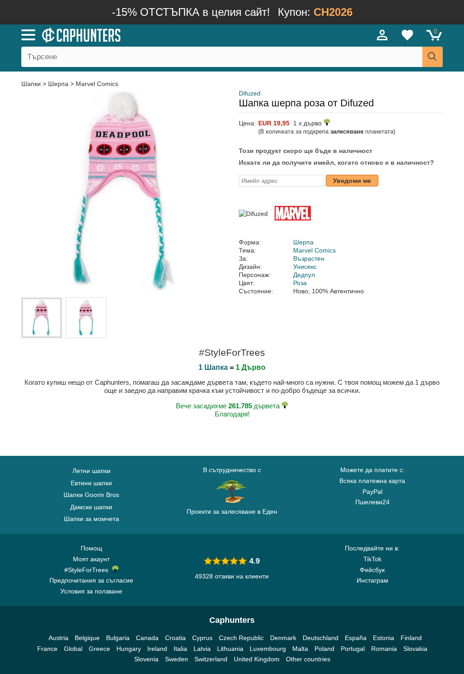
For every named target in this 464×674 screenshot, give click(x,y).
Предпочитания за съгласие (91, 580)
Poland (324, 648)
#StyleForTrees (88, 570)
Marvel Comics (97, 83)
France (47, 648)
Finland (411, 637)
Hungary (128, 648)
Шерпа (58, 83)
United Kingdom (257, 659)
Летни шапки (91, 470)
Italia (180, 648)
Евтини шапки (91, 483)
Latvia (202, 648)
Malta (300, 648)
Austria (58, 637)
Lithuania (230, 648)
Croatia (175, 637)
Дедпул (304, 274)
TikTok (372, 559)
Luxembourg (268, 648)
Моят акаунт (91, 559)
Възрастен (308, 258)
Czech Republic (241, 637)
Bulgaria (118, 637)
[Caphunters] (141, 34)
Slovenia (146, 659)
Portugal (353, 648)
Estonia (383, 637)
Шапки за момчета (91, 518)
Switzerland (210, 659)
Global (73, 648)
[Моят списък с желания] (407, 35)
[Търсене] (432, 57)
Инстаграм (372, 580)
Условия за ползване (91, 591)
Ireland (157, 648)
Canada (147, 637)
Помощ (91, 548)
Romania (384, 648)
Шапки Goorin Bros (91, 494)
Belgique (87, 637)
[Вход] (382, 35)
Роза (300, 283)
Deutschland (320, 637)
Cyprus (202, 637)
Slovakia (415, 648)
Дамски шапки (91, 507)
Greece (99, 648)
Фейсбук (372, 570)
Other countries (308, 659)
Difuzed (250, 93)
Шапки (32, 83)
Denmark (283, 637)
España (356, 637)
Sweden (176, 659)
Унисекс (305, 266)
